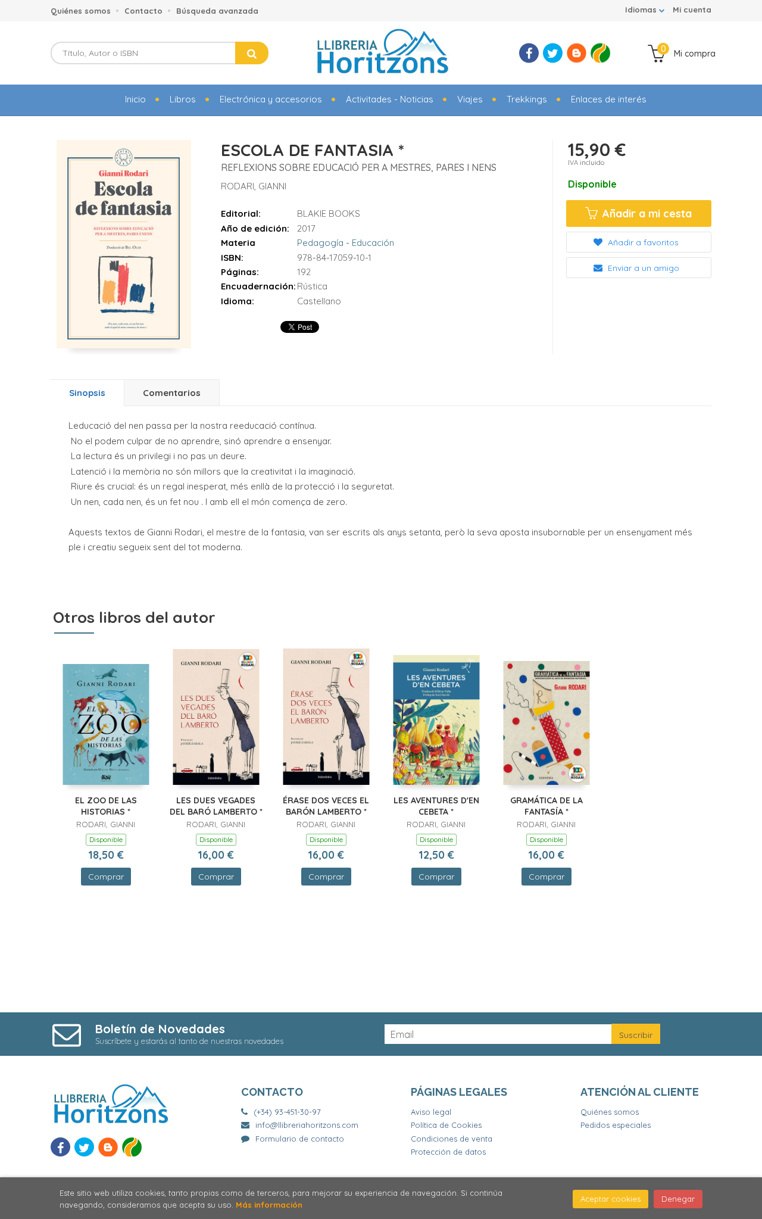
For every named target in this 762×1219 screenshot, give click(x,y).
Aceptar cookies (610, 1199)
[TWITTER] (553, 53)
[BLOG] (576, 53)
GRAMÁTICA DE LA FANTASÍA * (546, 806)
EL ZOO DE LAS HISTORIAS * (106, 806)
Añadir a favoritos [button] (642, 242)
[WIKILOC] (600, 53)
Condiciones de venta (451, 1138)
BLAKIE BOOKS (328, 213)
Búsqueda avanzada (217, 10)
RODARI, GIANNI (253, 186)
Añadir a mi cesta (645, 213)
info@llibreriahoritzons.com (306, 1125)
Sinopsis (87, 392)
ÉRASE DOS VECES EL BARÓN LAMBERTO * (326, 806)
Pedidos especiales (615, 1125)
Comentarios (172, 392)
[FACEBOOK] (529, 53)
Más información (269, 1204)
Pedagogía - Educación (345, 242)
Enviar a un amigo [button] (642, 268)
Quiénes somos (81, 10)
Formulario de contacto (299, 1138)
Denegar (678, 1199)
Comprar (106, 876)
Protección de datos (448, 1151)
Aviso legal (431, 1112)
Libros (183, 99)
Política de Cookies (446, 1125)
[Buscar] (251, 53)
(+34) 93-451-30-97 (287, 1112)
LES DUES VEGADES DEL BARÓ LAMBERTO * (216, 806)
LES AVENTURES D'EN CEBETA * (436, 806)
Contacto (143, 10)
